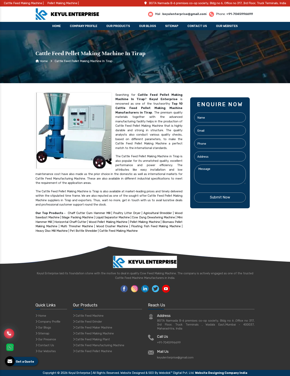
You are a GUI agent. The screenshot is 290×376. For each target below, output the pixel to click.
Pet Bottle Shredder (83, 231)
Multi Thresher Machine (77, 226)
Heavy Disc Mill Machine (52, 231)
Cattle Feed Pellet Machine (93, 351)
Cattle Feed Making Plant (92, 339)
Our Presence (46, 339)
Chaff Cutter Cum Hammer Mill (89, 213)
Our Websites (227, 26)
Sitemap (171, 26)
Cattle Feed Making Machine (118, 231)
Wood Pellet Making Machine (108, 222)
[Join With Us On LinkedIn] (145, 288)
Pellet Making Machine (145, 222)
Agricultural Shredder (157, 213)
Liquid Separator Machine (112, 217)
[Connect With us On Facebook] (124, 288)
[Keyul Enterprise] (67, 14)
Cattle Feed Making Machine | (24, 3)
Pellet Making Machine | (63, 3)
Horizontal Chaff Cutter (70, 222)
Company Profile (83, 26)
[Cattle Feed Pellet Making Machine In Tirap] (73, 130)
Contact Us (197, 26)
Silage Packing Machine (77, 217)
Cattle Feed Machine (89, 315)
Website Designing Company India (221, 373)
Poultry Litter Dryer (126, 213)
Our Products (118, 26)
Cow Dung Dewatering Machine (153, 217)
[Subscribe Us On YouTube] (166, 288)
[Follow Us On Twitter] (155, 288)
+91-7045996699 (239, 14)
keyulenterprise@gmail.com (184, 14)
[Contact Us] (9, 335)
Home (56, 26)
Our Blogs (147, 26)
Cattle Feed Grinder (88, 321)
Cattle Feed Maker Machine (93, 327)
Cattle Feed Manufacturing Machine (99, 345)
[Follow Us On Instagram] (134, 288)
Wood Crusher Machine (112, 226)
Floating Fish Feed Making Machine (156, 226)
